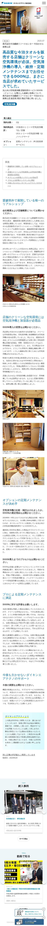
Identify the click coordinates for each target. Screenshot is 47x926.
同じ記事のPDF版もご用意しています (19, 754)
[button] (3, 812)
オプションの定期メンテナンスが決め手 (23, 177)
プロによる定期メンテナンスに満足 (21, 180)
